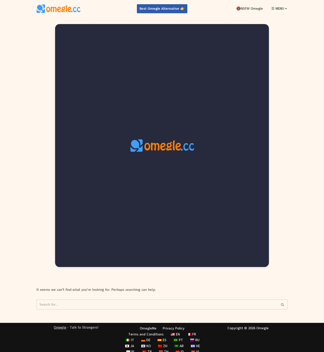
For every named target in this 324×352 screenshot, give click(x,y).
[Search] (283, 304)
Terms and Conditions (146, 334)
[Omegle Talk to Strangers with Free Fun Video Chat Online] (58, 8)
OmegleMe (148, 328)
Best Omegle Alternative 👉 (162, 8)
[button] (286, 8)
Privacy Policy (173, 328)
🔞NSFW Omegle (249, 8)
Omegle (60, 327)
